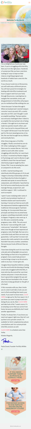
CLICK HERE (22, 302)
